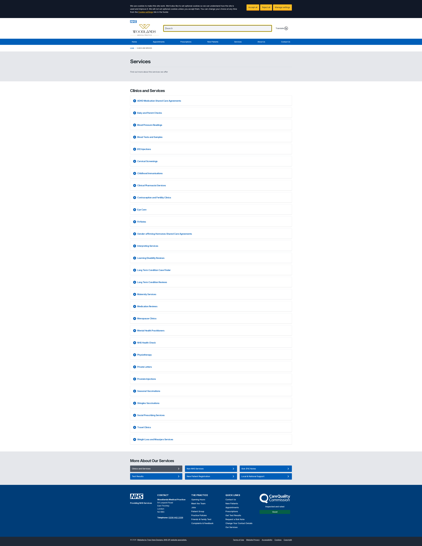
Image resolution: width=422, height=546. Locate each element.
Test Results (138, 476)
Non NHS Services (195, 468)
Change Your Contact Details (239, 523)
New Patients (212, 42)
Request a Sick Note (235, 519)
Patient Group (197, 511)
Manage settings (282, 7)
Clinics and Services (141, 468)
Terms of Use (238, 540)
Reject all (266, 7)
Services (238, 42)
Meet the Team (198, 503)
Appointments (159, 42)
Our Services (232, 527)
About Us (261, 42)
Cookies (278, 540)
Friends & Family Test (201, 519)
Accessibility (267, 540)
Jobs (193, 507)
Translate (280, 28)
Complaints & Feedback (202, 523)
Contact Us (285, 42)
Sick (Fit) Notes (248, 468)
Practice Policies (199, 515)
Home (134, 42)
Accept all (252, 7)
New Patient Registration (198, 476)
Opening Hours (198, 499)
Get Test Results (233, 515)
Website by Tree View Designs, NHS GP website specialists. (162, 540)
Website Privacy (253, 540)
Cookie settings (145, 12)
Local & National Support (252, 476)
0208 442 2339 (175, 517)
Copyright (288, 540)
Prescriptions (185, 42)
